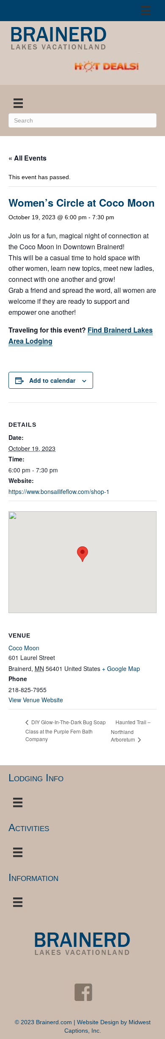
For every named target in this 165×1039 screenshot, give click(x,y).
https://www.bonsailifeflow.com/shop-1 (59, 491)
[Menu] (146, 10)
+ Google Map (121, 668)
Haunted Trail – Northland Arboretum (131, 730)
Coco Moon (23, 648)
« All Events (27, 158)
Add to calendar (52, 380)
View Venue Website (35, 699)
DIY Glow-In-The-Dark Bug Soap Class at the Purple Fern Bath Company (65, 730)
